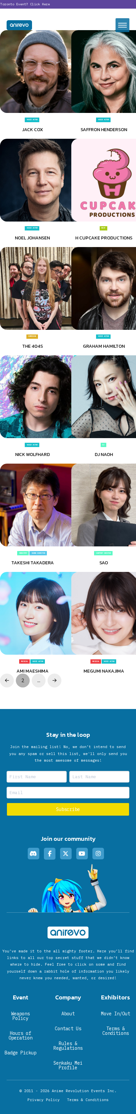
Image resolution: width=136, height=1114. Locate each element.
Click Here (40, 4)
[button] (122, 25)
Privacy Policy (43, 1099)
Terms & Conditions (88, 1099)
